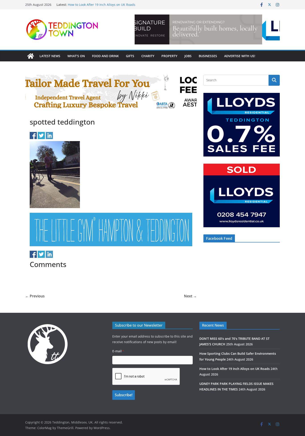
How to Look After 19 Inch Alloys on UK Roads (234, 369)
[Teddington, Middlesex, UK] (30, 56)
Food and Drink (105, 56)
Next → (190, 296)
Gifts (130, 56)
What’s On (76, 56)
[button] (207, 29)
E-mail (118, 351)
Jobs (188, 56)
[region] (207, 29)
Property (169, 56)
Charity (147, 56)
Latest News (50, 56)
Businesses (208, 56)
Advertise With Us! (239, 56)
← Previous (35, 296)
